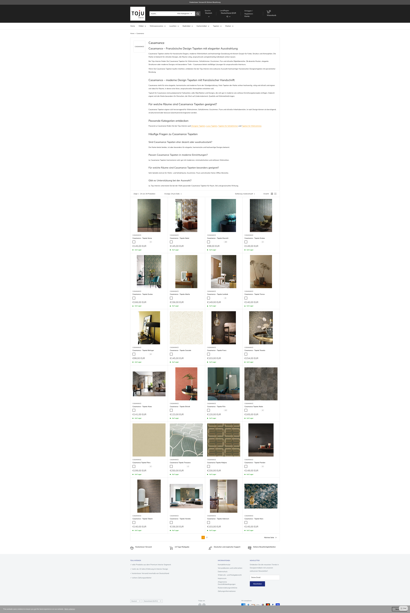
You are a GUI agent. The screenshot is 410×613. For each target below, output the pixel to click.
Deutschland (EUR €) (151, 601)
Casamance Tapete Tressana (180, 463)
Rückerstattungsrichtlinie (227, 588)
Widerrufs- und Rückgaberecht (230, 575)
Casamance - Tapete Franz (216, 350)
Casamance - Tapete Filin (216, 406)
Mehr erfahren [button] (69, 609)
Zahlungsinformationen (227, 591)
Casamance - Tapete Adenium (218, 519)
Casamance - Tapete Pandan (255, 463)
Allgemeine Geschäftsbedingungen (227, 583)
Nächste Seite (269, 537)
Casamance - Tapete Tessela (255, 350)
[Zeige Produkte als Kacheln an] (272, 194)
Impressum (222, 578)
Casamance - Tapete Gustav (143, 294)
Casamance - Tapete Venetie (180, 519)
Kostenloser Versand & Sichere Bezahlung (205, 2)
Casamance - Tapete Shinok (180, 406)
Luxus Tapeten (211, 126)
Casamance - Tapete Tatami (143, 519)
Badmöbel (186, 26)
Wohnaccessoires (156, 26)
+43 (225, 242)
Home (132, 26)
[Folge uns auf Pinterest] (203, 604)
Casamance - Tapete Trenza (255, 294)
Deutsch (134, 601)
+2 (150, 466)
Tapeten (216, 26)
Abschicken (257, 584)
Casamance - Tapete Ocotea (255, 238)
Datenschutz (222, 571)
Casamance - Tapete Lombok (217, 294)
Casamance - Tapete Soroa (142, 238)
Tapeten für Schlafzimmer (228, 126)
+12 (225, 410)
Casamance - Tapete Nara (254, 519)
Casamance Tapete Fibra (141, 463)
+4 (150, 354)
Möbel (141, 26)
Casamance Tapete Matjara (217, 463)
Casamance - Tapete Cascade (180, 350)
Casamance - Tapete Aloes (142, 406)
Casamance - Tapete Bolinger (143, 350)
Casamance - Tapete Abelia (180, 294)
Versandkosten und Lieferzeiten (230, 568)
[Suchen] (197, 13)
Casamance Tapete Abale (254, 406)
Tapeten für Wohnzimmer (251, 126)
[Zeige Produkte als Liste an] (275, 194)
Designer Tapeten (198, 126)
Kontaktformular (224, 564)
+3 (150, 242)
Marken (228, 26)
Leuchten (172, 26)
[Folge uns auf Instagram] (199, 604)
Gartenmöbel (202, 26)
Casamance (140, 33)
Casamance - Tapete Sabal (179, 238)
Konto (247, 16)
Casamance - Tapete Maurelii (217, 238)
